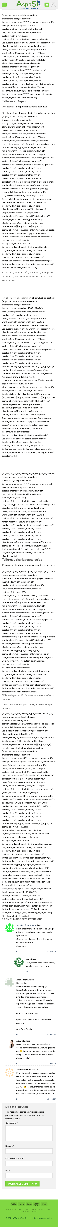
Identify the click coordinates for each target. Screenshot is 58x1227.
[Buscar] (53, 5)
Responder (51, 951)
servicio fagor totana (26, 925)
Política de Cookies (29, 1212)
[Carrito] (47, 5)
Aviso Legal (23, 1210)
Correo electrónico (14, 1158)
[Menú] (4, 5)
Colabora (11, 1210)
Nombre (9, 1146)
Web (7, 1170)
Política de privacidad (40, 1210)
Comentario (11, 1123)
